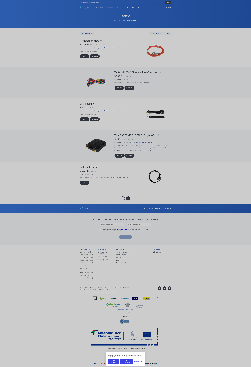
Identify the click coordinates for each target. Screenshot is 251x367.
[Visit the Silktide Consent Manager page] (141, 361)
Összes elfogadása (113, 361)
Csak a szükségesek (127, 361)
